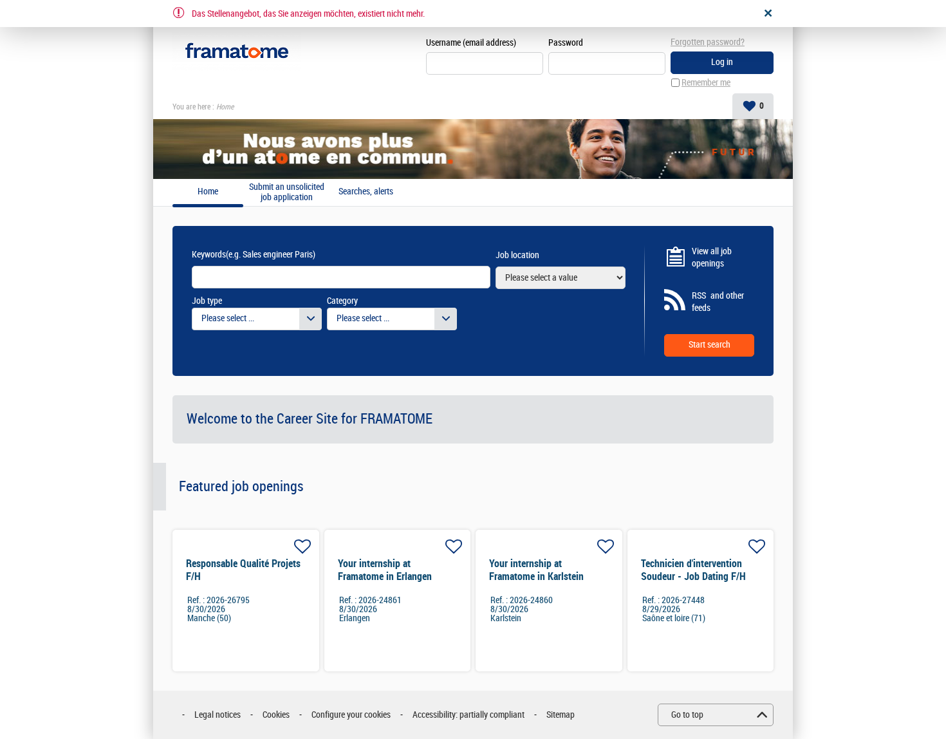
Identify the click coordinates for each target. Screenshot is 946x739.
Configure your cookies (351, 714)
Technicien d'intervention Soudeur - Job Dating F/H (693, 570)
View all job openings (712, 258)
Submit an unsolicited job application (286, 192)
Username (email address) (471, 42)
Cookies (276, 714)
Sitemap (560, 714)
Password (565, 42)
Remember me (706, 82)
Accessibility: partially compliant (468, 714)
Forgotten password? (708, 42)
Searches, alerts (366, 192)
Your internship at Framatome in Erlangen (385, 570)
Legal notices (217, 714)
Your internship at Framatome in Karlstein (536, 570)
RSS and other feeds (718, 302)
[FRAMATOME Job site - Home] (236, 51)
